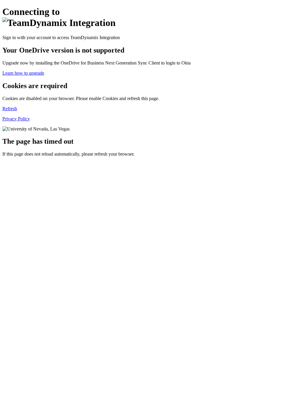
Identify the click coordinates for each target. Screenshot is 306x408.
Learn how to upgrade (23, 73)
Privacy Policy (16, 118)
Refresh (9, 108)
